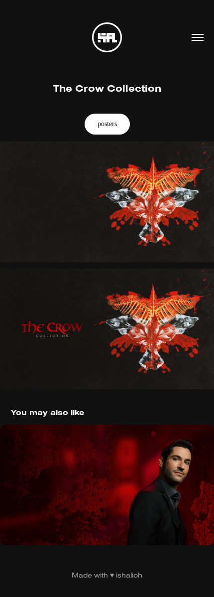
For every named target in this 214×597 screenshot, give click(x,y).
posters (107, 124)
